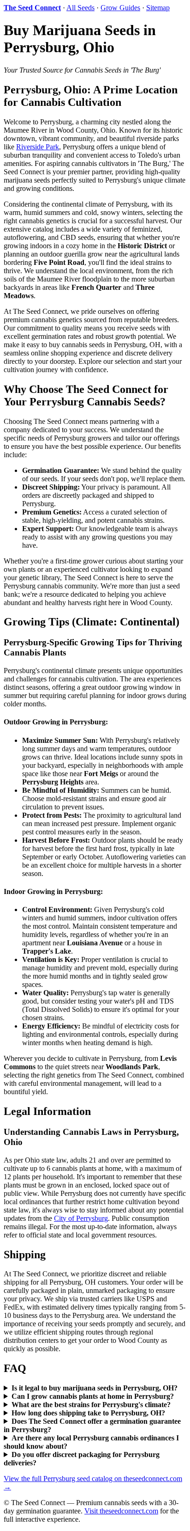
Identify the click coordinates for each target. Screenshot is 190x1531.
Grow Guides (120, 8)
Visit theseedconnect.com (121, 1511)
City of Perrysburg (81, 1218)
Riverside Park (37, 147)
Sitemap (158, 8)
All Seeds (80, 8)
